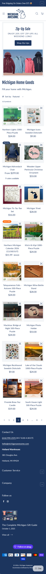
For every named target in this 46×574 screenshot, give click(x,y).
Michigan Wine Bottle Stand (34, 286)
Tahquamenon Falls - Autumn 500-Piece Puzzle (12, 288)
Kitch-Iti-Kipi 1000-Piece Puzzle (34, 246)
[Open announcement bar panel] (42, 3)
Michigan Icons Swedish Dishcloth (33, 131)
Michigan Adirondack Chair (12, 168)
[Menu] (3, 13)
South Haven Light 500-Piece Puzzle (33, 403)
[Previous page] (4, 420)
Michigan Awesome (26, 565)
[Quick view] (20, 108)
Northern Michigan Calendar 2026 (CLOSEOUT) (12, 248)
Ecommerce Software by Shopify (24, 568)
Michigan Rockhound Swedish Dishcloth (12, 366)
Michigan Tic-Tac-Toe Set (12, 210)
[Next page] (41, 420)
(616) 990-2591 (9, 438)
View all (5, 534)
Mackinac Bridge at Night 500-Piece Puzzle (12, 328)
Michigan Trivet (34, 208)
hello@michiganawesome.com (15, 443)
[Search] (36, 13)
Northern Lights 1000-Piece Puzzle (12, 131)
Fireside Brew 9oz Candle (12, 403)
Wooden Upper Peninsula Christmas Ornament (34, 169)
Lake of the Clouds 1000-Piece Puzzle (33, 366)
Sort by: (8, 96)
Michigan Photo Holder (34, 326)
